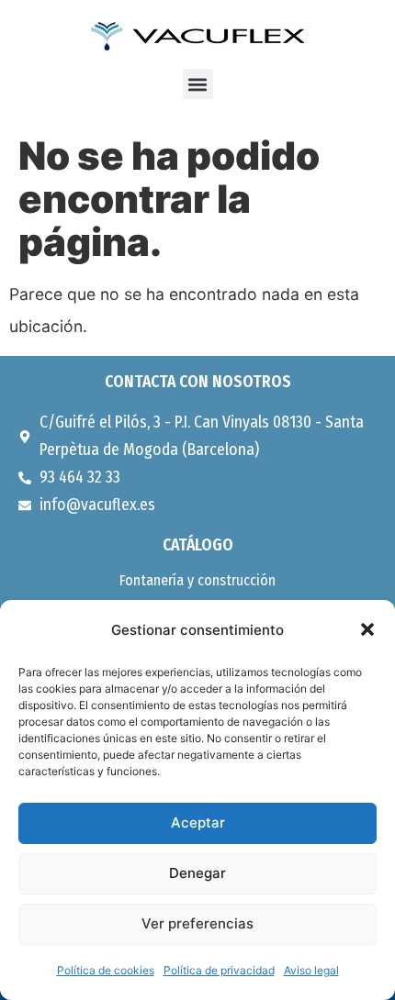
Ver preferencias (197, 923)
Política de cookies (105, 970)
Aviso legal (311, 970)
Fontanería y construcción (197, 580)
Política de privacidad (219, 970)
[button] (367, 629)
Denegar (197, 873)
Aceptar (198, 822)
